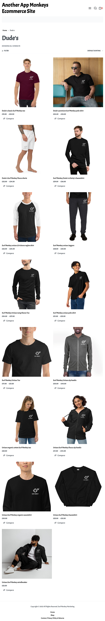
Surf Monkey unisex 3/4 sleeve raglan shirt (18, 245)
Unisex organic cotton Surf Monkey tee (16, 447)
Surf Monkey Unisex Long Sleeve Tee (15, 313)
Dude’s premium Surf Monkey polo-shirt (68, 111)
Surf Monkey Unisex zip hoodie (64, 380)
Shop (52, 615)
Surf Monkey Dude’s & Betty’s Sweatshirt (68, 178)
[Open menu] (89, 8)
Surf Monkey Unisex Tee (11, 380)
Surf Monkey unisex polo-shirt (64, 313)
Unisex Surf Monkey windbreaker (14, 582)
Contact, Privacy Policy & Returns (52, 618)
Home (5, 30)
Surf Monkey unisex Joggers (63, 245)
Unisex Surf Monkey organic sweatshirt (17, 515)
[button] (8, 118)
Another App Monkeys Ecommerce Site (25, 8)
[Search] (95, 8)
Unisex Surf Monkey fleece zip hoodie (67, 447)
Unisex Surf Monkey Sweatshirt (65, 515)
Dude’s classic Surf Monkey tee (13, 111)
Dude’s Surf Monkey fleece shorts (14, 178)
